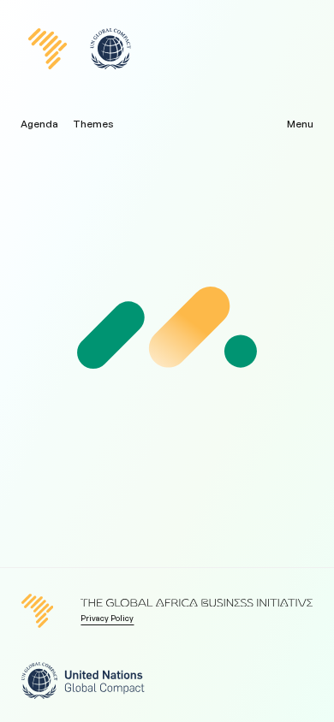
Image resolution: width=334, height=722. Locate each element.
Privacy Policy (107, 618)
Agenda (39, 124)
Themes (93, 124)
